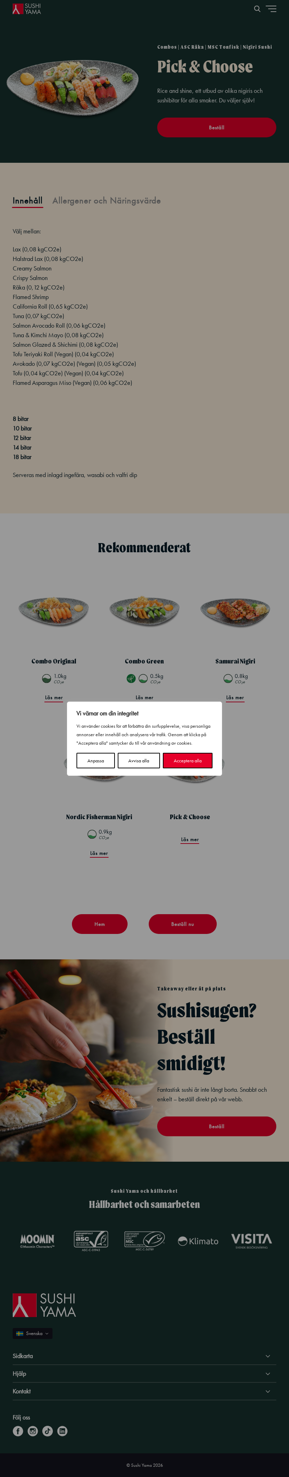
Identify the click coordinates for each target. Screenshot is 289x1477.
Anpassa (95, 760)
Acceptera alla (188, 760)
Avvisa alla (138, 760)
